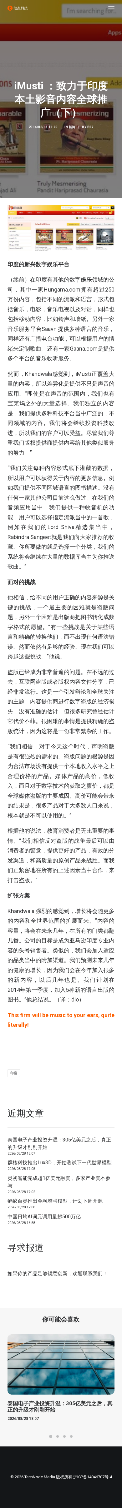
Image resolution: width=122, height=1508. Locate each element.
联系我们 (93, 1273)
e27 (90, 127)
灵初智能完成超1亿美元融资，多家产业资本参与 (59, 1182)
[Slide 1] (50, 1436)
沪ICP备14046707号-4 (92, 1477)
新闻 (72, 127)
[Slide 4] (71, 1436)
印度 (13, 1073)
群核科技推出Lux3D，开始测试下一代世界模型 (60, 1163)
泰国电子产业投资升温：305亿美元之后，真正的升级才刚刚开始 (59, 1143)
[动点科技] (18, 8)
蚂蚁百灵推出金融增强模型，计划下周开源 (55, 1201)
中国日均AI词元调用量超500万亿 (44, 1217)
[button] (111, 8)
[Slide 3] (64, 1436)
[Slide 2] (57, 1436)
